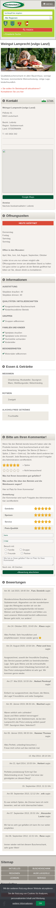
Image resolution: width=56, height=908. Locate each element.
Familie (11, 550)
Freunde (12, 553)
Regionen (14, 873)
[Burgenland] (19, 24)
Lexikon (14, 878)
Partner (27, 553)
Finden (29, 30)
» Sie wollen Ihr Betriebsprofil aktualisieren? (20, 90)
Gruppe (26, 550)
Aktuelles (14, 868)
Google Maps (28, 197)
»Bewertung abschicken (28, 572)
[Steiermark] (5, 24)
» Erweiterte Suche (12, 34)
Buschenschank (41, 868)
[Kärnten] (26, 24)
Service (41, 878)
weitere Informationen (22, 903)
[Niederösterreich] (12, 24)
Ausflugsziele (41, 873)
